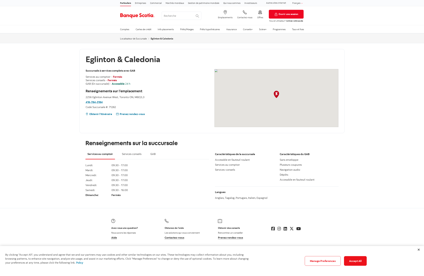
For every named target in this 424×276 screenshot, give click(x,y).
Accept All (355, 261)
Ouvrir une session (288, 14)
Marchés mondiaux (175, 3)
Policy (79, 262)
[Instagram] (279, 229)
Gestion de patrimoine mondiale (203, 3)
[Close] (418, 249)
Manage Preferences (323, 261)
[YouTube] (298, 229)
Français (296, 3)
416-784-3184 (94, 102)
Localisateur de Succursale (133, 38)
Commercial (156, 3)
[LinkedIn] (285, 229)
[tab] (100, 156)
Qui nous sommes (231, 3)
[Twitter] (292, 229)
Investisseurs (250, 3)
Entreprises (140, 3)
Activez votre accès (294, 21)
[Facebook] (273, 229)
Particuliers (125, 3)
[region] (212, 261)
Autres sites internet (276, 2)
